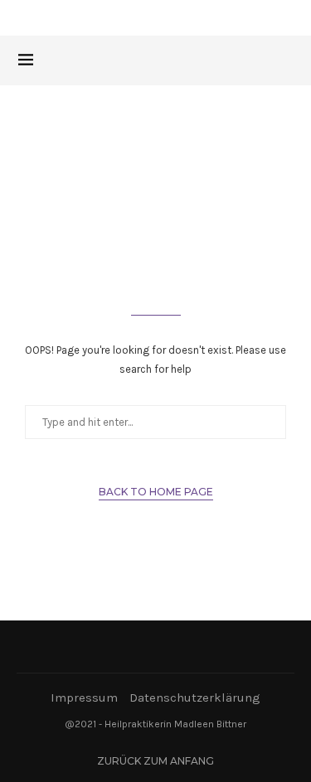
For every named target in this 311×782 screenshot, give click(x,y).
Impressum (84, 697)
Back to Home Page (156, 491)
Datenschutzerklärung (194, 697)
